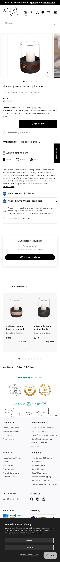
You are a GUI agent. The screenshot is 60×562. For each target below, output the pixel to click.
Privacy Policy (9, 469)
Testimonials (8, 465)
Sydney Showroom (11, 428)
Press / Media (8, 439)
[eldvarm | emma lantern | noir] (43, 306)
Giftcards (35, 446)
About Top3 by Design (12, 458)
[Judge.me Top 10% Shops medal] (52, 390)
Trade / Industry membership (44, 435)
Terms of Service (10, 477)
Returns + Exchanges (41, 480)
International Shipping (41, 477)
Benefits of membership (42, 439)
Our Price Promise (39, 443)
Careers (6, 462)
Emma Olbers (9, 92)
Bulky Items (37, 462)
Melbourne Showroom (12, 431)
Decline (29, 547)
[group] (16, 322)
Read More (8, 186)
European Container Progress (44, 484)
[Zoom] (48, 73)
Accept (29, 540)
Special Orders (38, 469)
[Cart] (48, 12)
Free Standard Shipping (42, 458)
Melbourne (49, 2)
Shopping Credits (39, 431)
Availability (22, 141)
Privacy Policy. (38, 533)
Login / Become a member (43, 428)
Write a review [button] (30, 257)
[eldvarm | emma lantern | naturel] (16, 306)
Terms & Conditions (11, 473)
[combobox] (30, 23)
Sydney (34, 2)
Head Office (8, 435)
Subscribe (56, 153)
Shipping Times (38, 465)
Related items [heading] (18, 286)
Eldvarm (23, 92)
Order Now (38, 123)
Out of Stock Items (39, 473)
